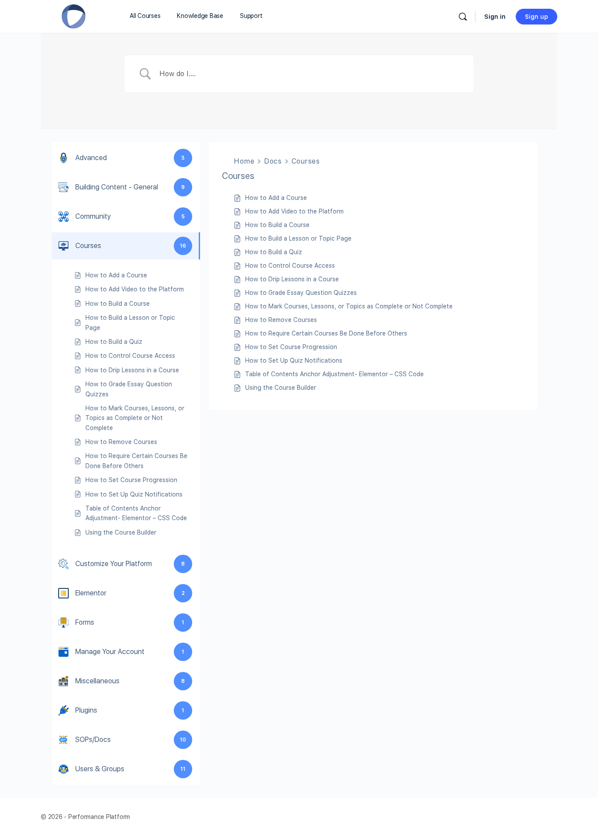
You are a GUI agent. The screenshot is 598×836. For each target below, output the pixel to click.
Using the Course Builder (280, 387)
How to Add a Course (276, 197)
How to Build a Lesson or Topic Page (298, 238)
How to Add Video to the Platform (294, 211)
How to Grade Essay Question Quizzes (301, 292)
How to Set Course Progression (291, 346)
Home (244, 161)
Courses (306, 161)
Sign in (495, 16)
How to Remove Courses (281, 319)
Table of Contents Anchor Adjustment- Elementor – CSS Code (334, 374)
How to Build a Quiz (273, 251)
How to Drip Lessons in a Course (292, 279)
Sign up (536, 16)
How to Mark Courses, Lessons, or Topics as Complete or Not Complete (349, 306)
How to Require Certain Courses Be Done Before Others (326, 333)
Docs (272, 161)
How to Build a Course (277, 224)
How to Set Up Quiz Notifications (293, 360)
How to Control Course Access (290, 265)
